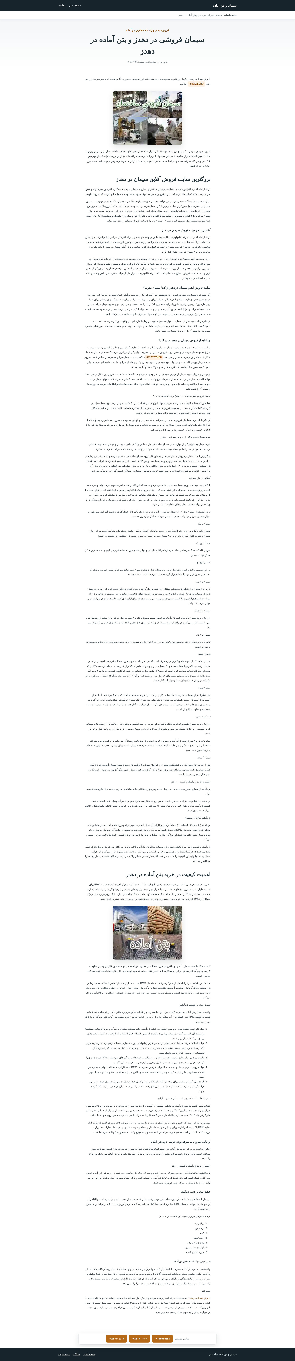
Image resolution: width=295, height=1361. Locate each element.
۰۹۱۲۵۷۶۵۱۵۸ (162, 1338)
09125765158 (196, 84)
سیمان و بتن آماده (225, 5)
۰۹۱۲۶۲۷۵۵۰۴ (116, 1338)
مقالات (61, 5)
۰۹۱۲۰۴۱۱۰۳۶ (139, 1338)
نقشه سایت (64, 1354)
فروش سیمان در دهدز (199, 1298)
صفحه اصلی (75, 5)
